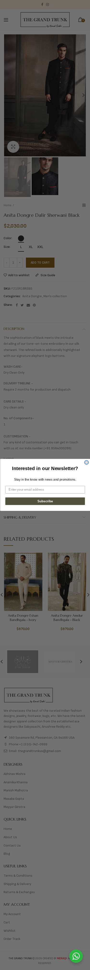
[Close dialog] (86, 463)
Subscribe (45, 501)
